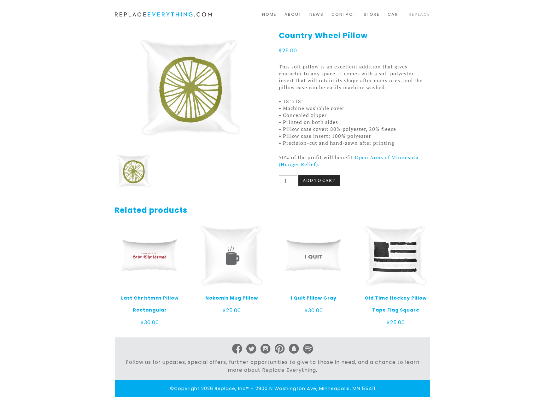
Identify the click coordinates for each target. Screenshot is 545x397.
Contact (343, 14)
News (316, 14)
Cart (394, 14)
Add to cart (319, 180)
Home (269, 14)
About (293, 14)
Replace (419, 14)
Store (372, 14)
